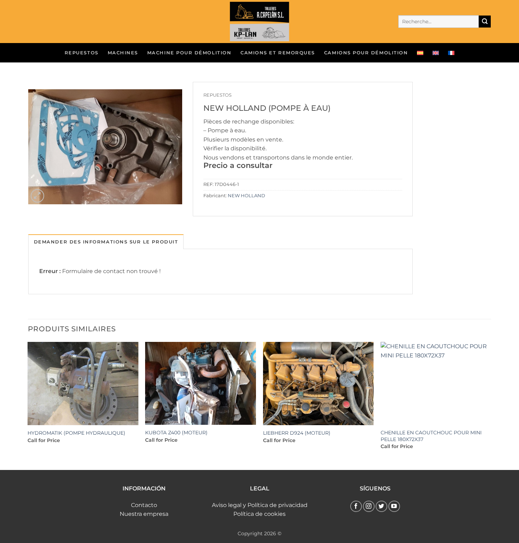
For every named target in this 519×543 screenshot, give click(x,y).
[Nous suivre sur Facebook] (356, 506)
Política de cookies (259, 514)
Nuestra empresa (144, 514)
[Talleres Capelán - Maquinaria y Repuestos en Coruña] (259, 21)
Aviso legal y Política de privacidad (260, 505)
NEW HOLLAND (246, 195)
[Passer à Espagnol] (420, 53)
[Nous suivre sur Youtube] (394, 506)
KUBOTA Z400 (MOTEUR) (176, 432)
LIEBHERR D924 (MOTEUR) (296, 433)
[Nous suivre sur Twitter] (381, 506)
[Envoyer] (485, 22)
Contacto (144, 505)
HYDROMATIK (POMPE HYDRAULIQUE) (76, 433)
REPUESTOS (82, 52)
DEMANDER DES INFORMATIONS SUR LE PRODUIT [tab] (106, 242)
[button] (37, 196)
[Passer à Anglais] (435, 53)
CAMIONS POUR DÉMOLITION (366, 52)
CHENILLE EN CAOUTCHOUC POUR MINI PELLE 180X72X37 (431, 435)
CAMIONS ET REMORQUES (277, 52)
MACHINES (123, 52)
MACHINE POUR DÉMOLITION (189, 52)
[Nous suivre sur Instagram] (369, 506)
